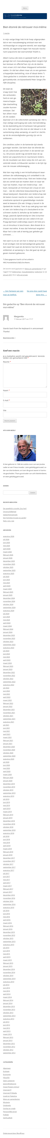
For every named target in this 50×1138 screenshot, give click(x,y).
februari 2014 (8, 1000)
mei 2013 (6, 1028)
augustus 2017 (8, 870)
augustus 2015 (8, 944)
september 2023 (9, 644)
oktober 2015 (8, 938)
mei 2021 (6, 731)
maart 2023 (7, 663)
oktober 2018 (8, 827)
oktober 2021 (8, 716)
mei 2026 (6, 545)
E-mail (6, 400)
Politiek (6, 1115)
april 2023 (6, 660)
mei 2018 (6, 842)
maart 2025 (7, 589)
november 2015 (9, 935)
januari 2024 (7, 632)
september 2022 (9, 682)
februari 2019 (8, 815)
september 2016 (9, 904)
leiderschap (16, 272)
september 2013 (9, 1016)
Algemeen (7, 1068)
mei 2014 (6, 991)
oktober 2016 (8, 901)
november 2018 (9, 824)
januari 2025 (7, 595)
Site (4, 410)
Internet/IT (7, 1090)
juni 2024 (6, 617)
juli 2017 (6, 873)
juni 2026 (6, 542)
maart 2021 (7, 737)
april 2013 (6, 1031)
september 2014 (9, 978)
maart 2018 (7, 849)
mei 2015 (6, 954)
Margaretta (19, 316)
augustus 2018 (8, 833)
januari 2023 (7, 669)
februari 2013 (8, 1037)
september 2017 (9, 867)
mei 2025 (6, 583)
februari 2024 (8, 629)
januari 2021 (7, 743)
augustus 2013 (8, 1019)
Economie (7, 1074)
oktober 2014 (8, 975)
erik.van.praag (22, 275)
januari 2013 (7, 1040)
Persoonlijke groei (10, 1111)
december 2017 (9, 858)
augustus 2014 (8, 982)
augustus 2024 (8, 610)
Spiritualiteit (7, 1118)
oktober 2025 (8, 567)
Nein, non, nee (8, 521)
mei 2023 (6, 657)
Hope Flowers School (11, 1087)
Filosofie (6, 1077)
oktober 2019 (8, 790)
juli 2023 (6, 651)
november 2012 (9, 1046)
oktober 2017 (8, 864)
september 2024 (9, 607)
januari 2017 (7, 892)
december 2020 (9, 746)
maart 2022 (7, 700)
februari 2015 (8, 963)
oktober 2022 (8, 678)
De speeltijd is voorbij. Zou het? (15, 508)
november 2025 (9, 564)
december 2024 (9, 598)
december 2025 (9, 561)
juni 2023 (6, 654)
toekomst (38, 272)
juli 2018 (6, 836)
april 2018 (6, 845)
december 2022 (9, 672)
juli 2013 (6, 1022)
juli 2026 (6, 539)
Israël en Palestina (10, 1096)
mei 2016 (6, 917)
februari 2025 (8, 592)
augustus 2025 (8, 573)
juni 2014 (6, 988)
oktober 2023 (8, 641)
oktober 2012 (8, 1050)
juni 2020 (6, 765)
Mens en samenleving (33, 269)
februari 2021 (8, 740)
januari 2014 (7, 1003)
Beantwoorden (8, 338)
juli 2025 (6, 576)
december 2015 (9, 932)
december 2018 (9, 821)
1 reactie (6, 33)
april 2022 (6, 697)
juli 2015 (6, 948)
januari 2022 (7, 706)
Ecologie (6, 1071)
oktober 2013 (8, 1012)
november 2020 (9, 750)
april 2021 (6, 734)
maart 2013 (7, 1034)
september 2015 (9, 941)
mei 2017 (6, 879)
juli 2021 (6, 725)
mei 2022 (6, 694)
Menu (25, 8)
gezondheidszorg (9, 1084)
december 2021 (9, 709)
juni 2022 (6, 691)
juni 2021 (6, 728)
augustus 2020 (8, 759)
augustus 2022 (8, 685)
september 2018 (9, 830)
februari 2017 (8, 889)
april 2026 (6, 549)
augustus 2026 (8, 536)
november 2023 (9, 638)
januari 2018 (7, 855)
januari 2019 (7, 818)
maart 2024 (7, 626)
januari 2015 (7, 966)
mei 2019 (6, 805)
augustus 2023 (8, 648)
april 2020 (6, 771)
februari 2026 (8, 555)
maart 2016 (7, 923)
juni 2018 (6, 839)
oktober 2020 (8, 753)
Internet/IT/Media (10, 1093)
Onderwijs (7, 1105)
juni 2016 (6, 913)
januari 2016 (7, 929)
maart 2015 (7, 960)
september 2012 (9, 1053)
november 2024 (9, 601)
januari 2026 (7, 558)
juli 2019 (6, 799)
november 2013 (9, 1009)
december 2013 (9, 1006)
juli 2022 (6, 688)
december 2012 (9, 1043)
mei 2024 (6, 620)
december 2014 (9, 969)
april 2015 (6, 957)
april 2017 (6, 883)
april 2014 (6, 994)
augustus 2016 (8, 907)
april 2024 (6, 623)
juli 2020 (6, 762)
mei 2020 (6, 768)
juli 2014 (6, 985)
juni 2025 (6, 579)
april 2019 (6, 808)
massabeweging (28, 272)
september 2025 (9, 570)
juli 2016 (6, 910)
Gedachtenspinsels (10, 515)
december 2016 (9, 895)
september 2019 (9, 793)
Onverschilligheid (9, 511)
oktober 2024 (8, 604)
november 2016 (9, 898)
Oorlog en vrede (9, 1108)
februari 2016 (8, 926)
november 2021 (9, 712)
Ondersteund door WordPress (13, 1133)
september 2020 (9, 756)
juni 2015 (6, 951)
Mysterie (6, 1102)
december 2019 (9, 784)
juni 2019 (6, 802)
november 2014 (9, 972)
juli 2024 (6, 613)
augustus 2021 (8, 722)
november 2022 (9, 675)
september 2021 (9, 719)
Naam (6, 390)
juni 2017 (6, 876)
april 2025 (6, 586)
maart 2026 (7, 552)
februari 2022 (8, 703)
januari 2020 (7, 780)
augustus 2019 (8, 796)
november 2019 (9, 787)
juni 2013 (6, 1025)
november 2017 (9, 861)
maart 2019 (7, 811)
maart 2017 (7, 886)
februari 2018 (8, 852)
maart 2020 (7, 774)
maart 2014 (7, 997)
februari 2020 (8, 777)
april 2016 (6, 920)
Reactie (7, 362)
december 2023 (9, 635)
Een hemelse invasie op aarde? (14, 518)
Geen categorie (8, 1080)
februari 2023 (8, 666)
